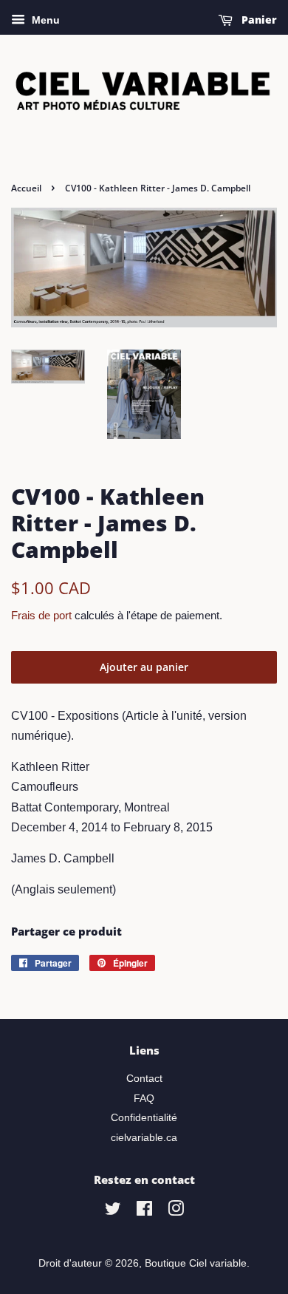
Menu (44, 20)
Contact (144, 1078)
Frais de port (41, 615)
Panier (258, 20)
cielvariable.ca (144, 1137)
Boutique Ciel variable (196, 1263)
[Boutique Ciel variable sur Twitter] (113, 1211)
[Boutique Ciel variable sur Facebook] (144, 1211)
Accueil (26, 188)
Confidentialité (144, 1117)
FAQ (144, 1098)
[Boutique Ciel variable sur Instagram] (176, 1211)
